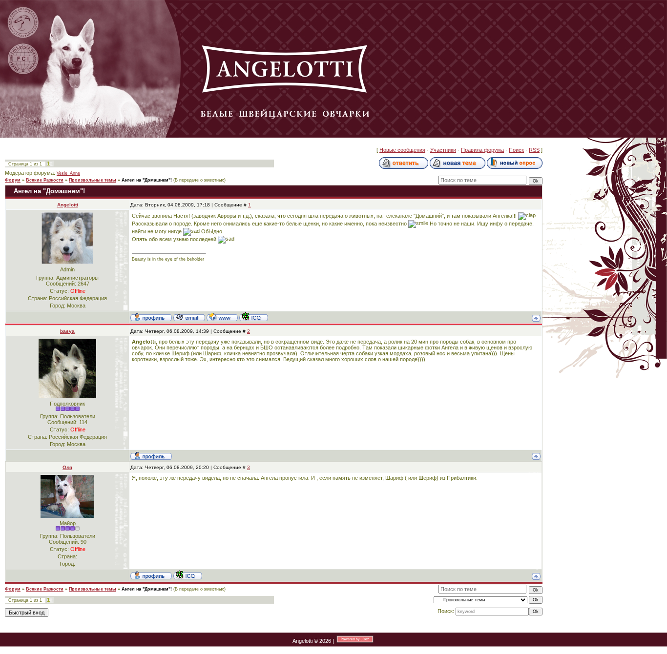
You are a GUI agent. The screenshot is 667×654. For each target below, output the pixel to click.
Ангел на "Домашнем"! (147, 180)
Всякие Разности (44, 180)
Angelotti (67, 204)
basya (67, 331)
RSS (534, 150)
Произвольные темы (92, 180)
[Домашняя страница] (222, 316)
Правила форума (482, 150)
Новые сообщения (402, 150)
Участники (443, 150)
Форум (13, 180)
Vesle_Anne (68, 173)
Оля (67, 467)
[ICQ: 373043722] (187, 575)
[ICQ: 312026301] (253, 316)
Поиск (516, 150)
